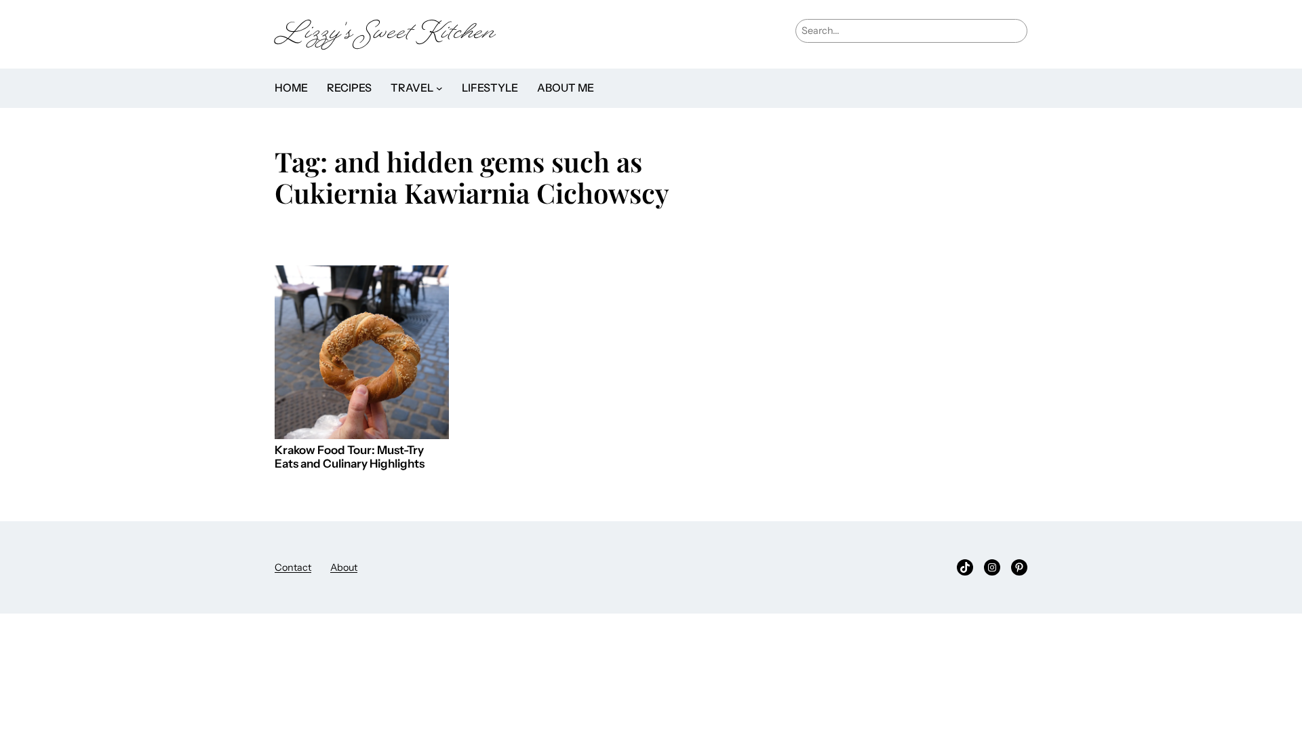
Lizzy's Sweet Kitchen (385, 34)
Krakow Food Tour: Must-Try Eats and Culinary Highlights (350, 457)
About (343, 567)
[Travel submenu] (439, 88)
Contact (293, 567)
